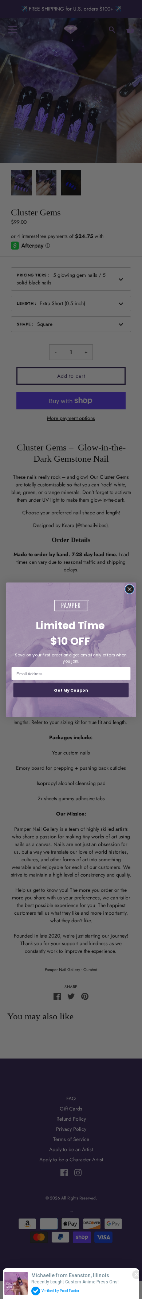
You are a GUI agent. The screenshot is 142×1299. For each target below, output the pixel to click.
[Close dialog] (129, 588)
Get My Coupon (71, 690)
